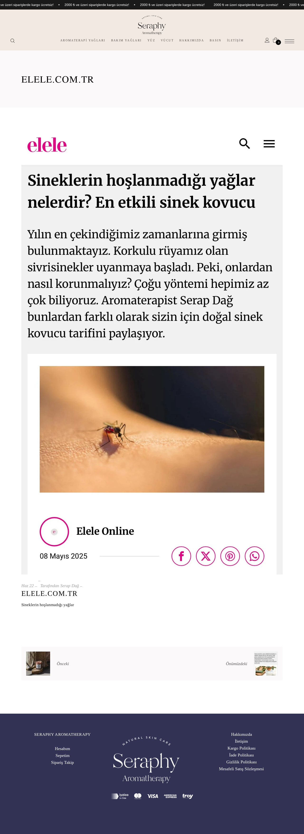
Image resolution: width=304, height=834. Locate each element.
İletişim (241, 741)
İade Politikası (241, 755)
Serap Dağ (69, 585)
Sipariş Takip (62, 762)
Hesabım (62, 748)
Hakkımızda (241, 734)
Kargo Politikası (242, 748)
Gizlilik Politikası (241, 762)
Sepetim (63, 755)
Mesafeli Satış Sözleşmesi (241, 768)
